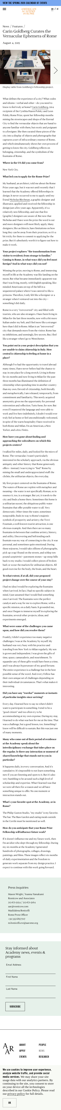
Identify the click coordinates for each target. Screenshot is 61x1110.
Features (17, 26)
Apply (22, 1050)
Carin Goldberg (40, 107)
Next (57, 70)
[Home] (28, 11)
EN (52, 8)
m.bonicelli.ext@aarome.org (23, 922)
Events (22, 1056)
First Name (12, 976)
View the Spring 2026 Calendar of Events (25, 3)
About (22, 1044)
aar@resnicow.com (18, 906)
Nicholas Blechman (20, 199)
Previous (6, 70)
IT (57, 8)
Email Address (13, 964)
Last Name (11, 988)
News (6, 26)
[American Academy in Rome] (11, 1048)
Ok (9, 1102)
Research (44, 1056)
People (42, 1044)
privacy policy (16, 1093)
